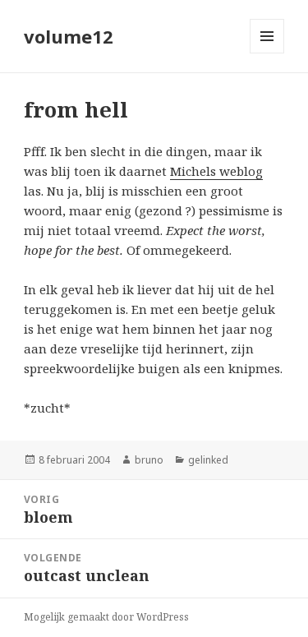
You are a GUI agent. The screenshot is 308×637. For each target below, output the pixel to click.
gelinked (208, 460)
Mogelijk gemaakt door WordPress (106, 617)
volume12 (68, 36)
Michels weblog (216, 171)
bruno (149, 460)
